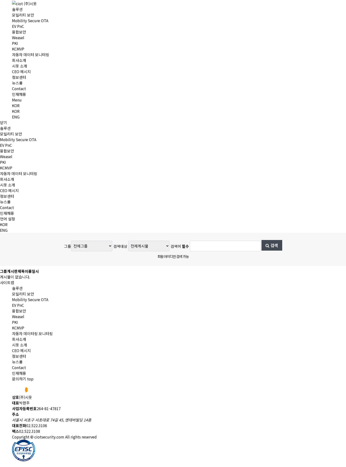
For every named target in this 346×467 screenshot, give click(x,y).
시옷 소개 (19, 66)
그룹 (67, 246)
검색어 (179, 246)
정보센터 (19, 77)
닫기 (3, 122)
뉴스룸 (17, 83)
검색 (273, 245)
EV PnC (18, 26)
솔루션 (17, 9)
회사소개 (19, 60)
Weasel (18, 37)
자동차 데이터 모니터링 (30, 54)
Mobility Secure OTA (30, 20)
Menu (17, 100)
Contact (19, 88)
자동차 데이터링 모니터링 (32, 333)
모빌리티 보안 (23, 15)
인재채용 (19, 94)
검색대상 (120, 246)
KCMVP (18, 49)
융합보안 (19, 32)
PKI (15, 43)
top (30, 379)
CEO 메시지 (21, 71)
